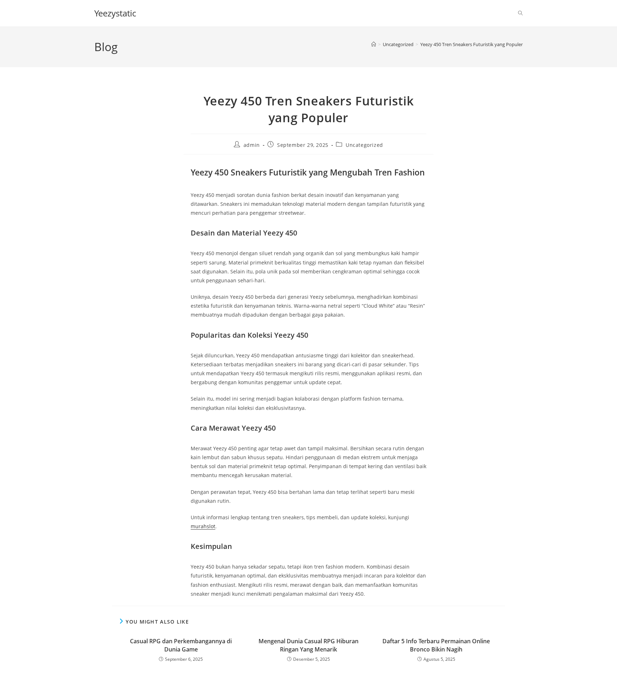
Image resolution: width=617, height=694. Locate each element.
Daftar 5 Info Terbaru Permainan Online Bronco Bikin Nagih (436, 645)
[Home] (373, 44)
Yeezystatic (115, 13)
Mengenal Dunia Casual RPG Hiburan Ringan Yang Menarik (308, 645)
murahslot (203, 526)
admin (252, 145)
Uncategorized (364, 145)
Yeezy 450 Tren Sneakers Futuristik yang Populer (471, 44)
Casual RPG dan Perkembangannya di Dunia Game (181, 645)
